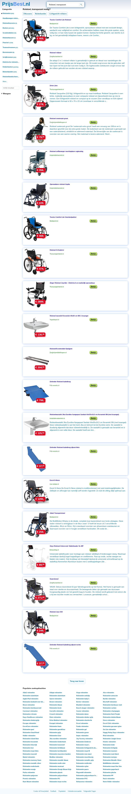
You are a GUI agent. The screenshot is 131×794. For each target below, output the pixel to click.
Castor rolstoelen (82, 711)
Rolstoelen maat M (83, 751)
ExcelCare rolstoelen (30, 726)
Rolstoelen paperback (111, 769)
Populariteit (62, 791)
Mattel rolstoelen (29, 757)
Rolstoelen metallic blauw (59, 760)
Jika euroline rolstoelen (58, 739)
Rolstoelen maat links (31, 751)
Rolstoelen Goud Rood (31, 732)
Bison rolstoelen (29, 705)
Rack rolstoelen (108, 779)
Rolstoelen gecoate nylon (112, 726)
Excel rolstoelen (82, 723)
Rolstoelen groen (82, 732)
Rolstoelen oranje (29, 769)
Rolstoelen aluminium (31, 696)
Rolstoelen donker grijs (84, 717)
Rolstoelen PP (108, 775)
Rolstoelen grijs (55, 732)
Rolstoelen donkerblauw (112, 717)
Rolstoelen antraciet (110, 696)
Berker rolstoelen (82, 702)
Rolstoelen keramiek (30, 742)
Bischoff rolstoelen (110, 702)
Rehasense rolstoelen (84, 782)
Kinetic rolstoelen (109, 742)
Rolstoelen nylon (82, 766)
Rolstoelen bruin (55, 708)
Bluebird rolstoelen (83, 705)
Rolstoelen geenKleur (57, 729)
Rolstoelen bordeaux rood (112, 705)
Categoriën (7, 9)
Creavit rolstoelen (56, 714)
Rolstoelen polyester (30, 775)
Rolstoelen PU (55, 779)
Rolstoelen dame (82, 714)
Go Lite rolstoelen (109, 729)
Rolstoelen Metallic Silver (112, 760)
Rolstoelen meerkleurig (84, 757)
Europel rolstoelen (56, 723)
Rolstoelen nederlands (31, 766)
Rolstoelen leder (109, 745)
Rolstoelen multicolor (84, 763)
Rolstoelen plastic (56, 772)
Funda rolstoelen (82, 726)
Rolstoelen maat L (82, 745)
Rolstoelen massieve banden (60, 754)
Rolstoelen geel (28, 729)
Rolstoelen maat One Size (112, 766)
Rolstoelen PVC (82, 779)
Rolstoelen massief (30, 754)
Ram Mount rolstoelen (31, 782)
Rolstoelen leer (28, 748)
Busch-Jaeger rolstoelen (85, 708)
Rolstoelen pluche (109, 772)
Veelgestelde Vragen (89, 791)
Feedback (53, 791)
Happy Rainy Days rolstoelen (113, 732)
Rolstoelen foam (55, 726)
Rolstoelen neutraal (57, 766)
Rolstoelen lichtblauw (57, 748)
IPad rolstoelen (108, 736)
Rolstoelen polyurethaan (58, 775)
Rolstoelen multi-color (58, 763)
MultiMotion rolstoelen (111, 763)
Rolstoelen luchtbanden (58, 751)
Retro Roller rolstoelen (111, 782)
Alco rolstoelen (108, 693)
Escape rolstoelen (29, 723)
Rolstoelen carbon (109, 708)
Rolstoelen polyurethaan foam (87, 775)
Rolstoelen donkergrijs (31, 720)
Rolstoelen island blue (31, 739)
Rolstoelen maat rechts (58, 782)
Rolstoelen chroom (30, 714)
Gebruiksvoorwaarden (74, 791)
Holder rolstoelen (29, 736)
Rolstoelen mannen (110, 751)
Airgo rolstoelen (82, 693)
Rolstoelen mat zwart (84, 754)
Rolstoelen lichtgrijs (110, 748)
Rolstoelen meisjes (110, 757)
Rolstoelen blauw (56, 705)
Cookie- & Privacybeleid (41, 791)
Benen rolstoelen (56, 702)
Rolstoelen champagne (111, 711)
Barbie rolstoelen (109, 699)
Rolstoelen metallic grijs (85, 760)
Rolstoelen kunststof (57, 745)
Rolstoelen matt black (111, 754)
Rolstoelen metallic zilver (32, 763)
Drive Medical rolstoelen (58, 720)
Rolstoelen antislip (83, 696)
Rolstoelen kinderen (83, 742)
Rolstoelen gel (81, 729)
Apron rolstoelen (56, 699)
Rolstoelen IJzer (55, 736)
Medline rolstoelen (56, 757)
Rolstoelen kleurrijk (30, 745)
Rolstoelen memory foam (32, 760)
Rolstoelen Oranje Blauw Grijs (60, 769)
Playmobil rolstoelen (83, 772)
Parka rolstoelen (29, 772)
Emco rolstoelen (109, 720)
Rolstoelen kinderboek (58, 742)
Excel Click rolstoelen (111, 723)
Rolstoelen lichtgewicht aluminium (87, 748)
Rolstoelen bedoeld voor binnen (34, 702)
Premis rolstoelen (29, 779)
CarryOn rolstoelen (56, 711)
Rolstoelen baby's (82, 699)
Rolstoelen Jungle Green (112, 739)
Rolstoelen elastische (84, 720)
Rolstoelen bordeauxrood (32, 708)
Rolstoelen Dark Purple (111, 714)
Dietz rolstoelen (55, 717)
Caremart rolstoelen (30, 711)
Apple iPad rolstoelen (30, 699)
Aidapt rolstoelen (56, 693)
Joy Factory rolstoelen (84, 739)
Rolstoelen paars (82, 769)
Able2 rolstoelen (29, 693)
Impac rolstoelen (82, 736)
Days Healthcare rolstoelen (33, 717)
